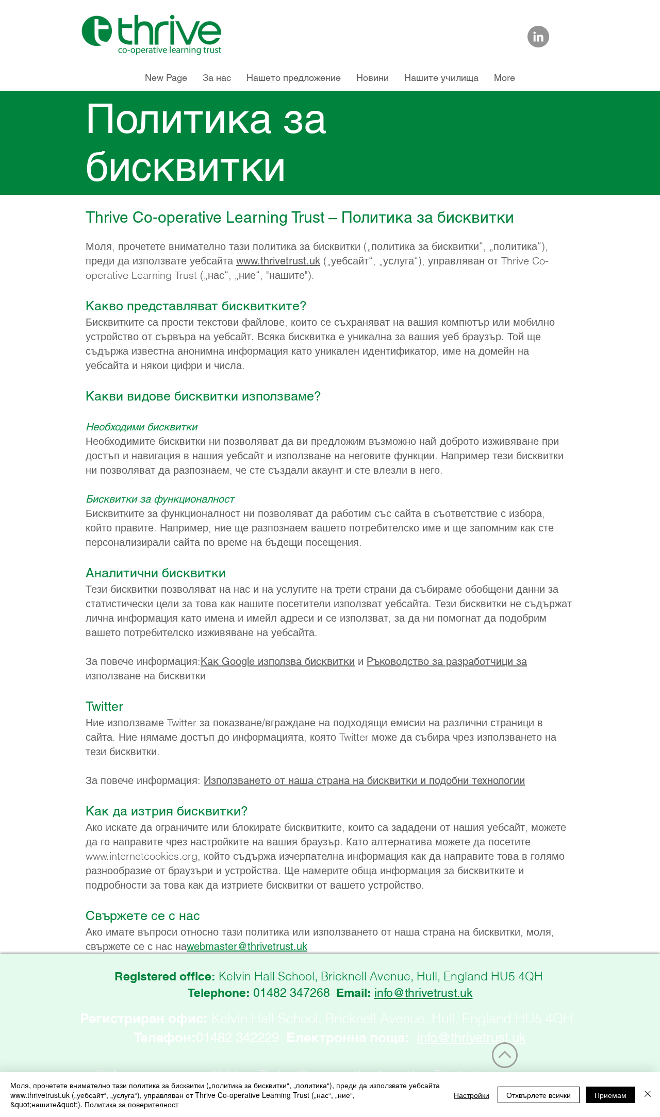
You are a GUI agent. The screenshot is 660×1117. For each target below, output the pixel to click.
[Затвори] (647, 1094)
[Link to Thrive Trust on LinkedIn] (538, 36)
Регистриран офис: (144, 1018)
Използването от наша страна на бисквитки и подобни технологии (364, 780)
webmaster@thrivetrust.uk (247, 946)
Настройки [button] (471, 1095)
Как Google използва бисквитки (278, 661)
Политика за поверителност (131, 1104)
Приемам (610, 1095)
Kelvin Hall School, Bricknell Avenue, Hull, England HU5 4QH (392, 1018)
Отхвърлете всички (538, 1095)
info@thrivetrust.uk (423, 992)
